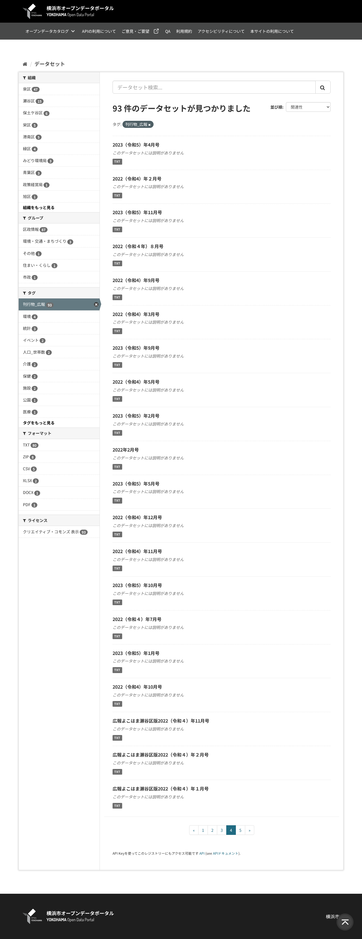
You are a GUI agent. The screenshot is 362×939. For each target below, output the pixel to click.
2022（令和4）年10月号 (137, 686)
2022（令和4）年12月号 (137, 517)
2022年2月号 (126, 449)
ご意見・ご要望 (135, 31)
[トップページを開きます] (68, 11)
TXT (117, 162)
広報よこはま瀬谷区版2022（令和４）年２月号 (161, 754)
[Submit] (323, 87)
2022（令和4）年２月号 (137, 178)
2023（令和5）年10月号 (137, 585)
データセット (50, 63)
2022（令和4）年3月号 (136, 314)
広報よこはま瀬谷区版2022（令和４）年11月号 (161, 720)
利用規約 (184, 31)
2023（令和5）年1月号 (136, 653)
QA (168, 31)
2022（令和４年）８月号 (138, 246)
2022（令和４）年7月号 (137, 619)
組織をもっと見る (39, 207)
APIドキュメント (225, 853)
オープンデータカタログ (47, 31)
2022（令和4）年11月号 (137, 551)
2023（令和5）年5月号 (136, 483)
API (201, 853)
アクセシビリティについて (221, 31)
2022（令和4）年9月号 (136, 280)
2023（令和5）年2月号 (136, 415)
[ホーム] (25, 63)
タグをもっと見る (39, 423)
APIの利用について (99, 31)
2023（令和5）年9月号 (136, 347)
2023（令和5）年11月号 (137, 212)
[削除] (149, 124)
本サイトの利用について (272, 31)
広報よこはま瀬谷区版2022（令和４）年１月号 (161, 788)
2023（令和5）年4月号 (136, 144)
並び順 (276, 107)
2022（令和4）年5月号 (136, 381)
